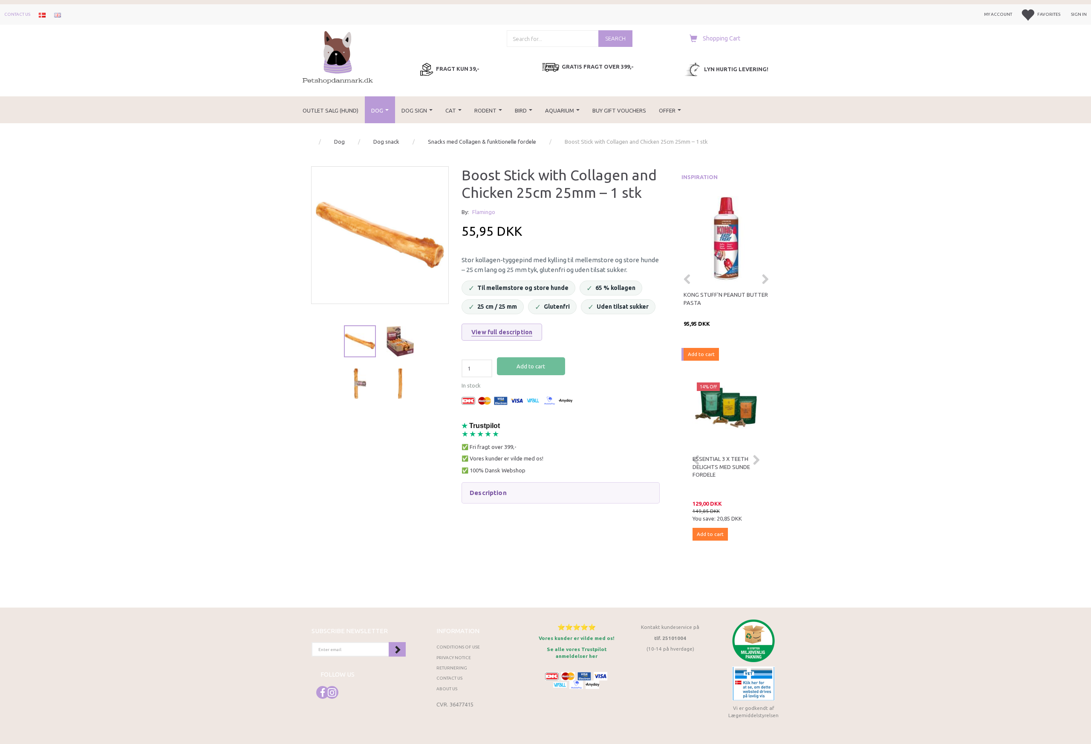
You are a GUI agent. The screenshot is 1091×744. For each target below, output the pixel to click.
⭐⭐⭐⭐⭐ (576, 627)
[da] (42, 14)
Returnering (451, 668)
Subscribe (397, 649)
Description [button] (488, 492)
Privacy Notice (453, 657)
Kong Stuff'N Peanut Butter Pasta (726, 299)
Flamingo (483, 212)
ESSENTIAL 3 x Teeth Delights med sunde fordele (721, 467)
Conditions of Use (458, 647)
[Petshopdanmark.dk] (338, 56)
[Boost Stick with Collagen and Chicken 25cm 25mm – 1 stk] (380, 235)
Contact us (17, 14)
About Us (446, 688)
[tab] (560, 493)
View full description (501, 332)
